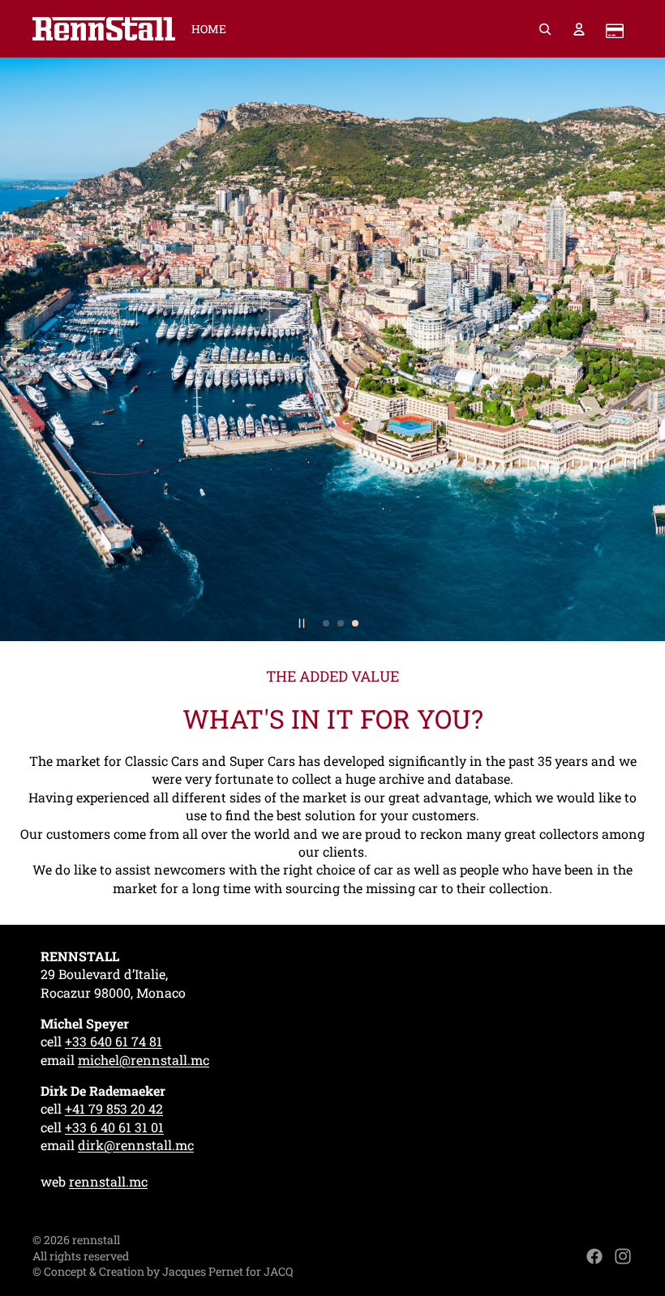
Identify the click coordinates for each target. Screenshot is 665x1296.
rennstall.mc (108, 1181)
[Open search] (545, 29)
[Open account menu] (579, 29)
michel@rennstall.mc (143, 1059)
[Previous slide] (19, 349)
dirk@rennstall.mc (136, 1144)
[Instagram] (623, 1256)
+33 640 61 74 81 (113, 1041)
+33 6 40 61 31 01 (114, 1127)
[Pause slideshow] (302, 623)
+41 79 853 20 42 (114, 1108)
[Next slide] (645, 349)
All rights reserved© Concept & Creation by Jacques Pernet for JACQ (162, 1264)
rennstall (96, 1239)
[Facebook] (594, 1256)
